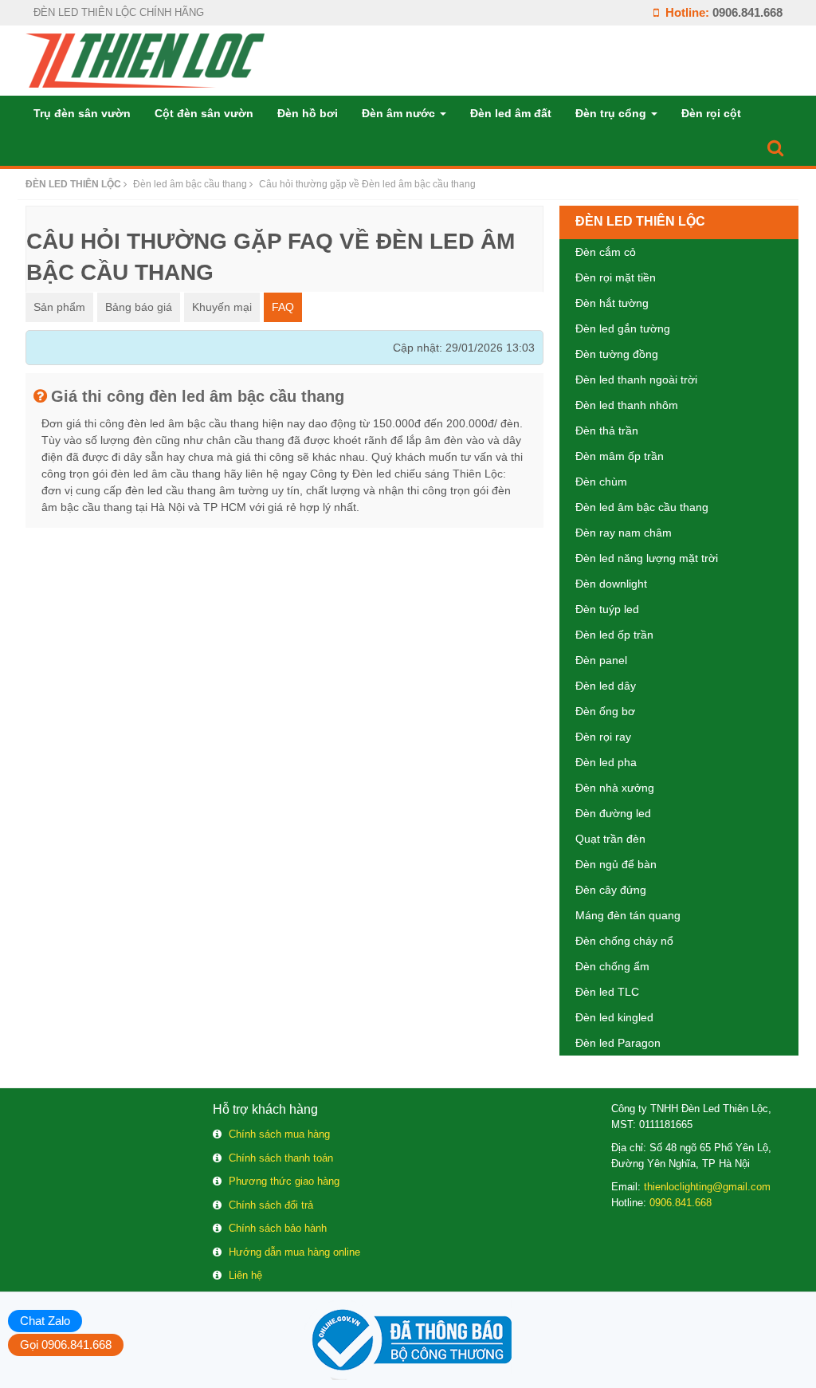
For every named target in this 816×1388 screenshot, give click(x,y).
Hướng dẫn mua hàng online (294, 1252)
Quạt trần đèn (610, 838)
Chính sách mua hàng (279, 1134)
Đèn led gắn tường (622, 328)
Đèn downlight (611, 583)
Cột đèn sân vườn (204, 113)
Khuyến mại (222, 307)
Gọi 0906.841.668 (66, 1344)
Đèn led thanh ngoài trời (636, 379)
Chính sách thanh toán (281, 1158)
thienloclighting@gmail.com (707, 1187)
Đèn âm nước (400, 113)
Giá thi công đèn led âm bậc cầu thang (197, 396)
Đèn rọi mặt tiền (615, 277)
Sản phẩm (59, 307)
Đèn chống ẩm (612, 966)
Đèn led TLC (607, 991)
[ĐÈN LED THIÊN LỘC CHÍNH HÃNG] (145, 59)
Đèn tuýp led (607, 609)
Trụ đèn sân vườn (82, 113)
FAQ (283, 307)
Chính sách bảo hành (278, 1228)
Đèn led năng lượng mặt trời (646, 558)
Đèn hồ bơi (307, 113)
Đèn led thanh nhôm (626, 405)
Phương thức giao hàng (284, 1181)
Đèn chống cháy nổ (624, 940)
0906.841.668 (747, 12)
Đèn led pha (606, 762)
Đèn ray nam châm (623, 532)
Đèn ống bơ (605, 711)
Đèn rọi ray (603, 736)
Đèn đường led (613, 813)
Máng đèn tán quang (628, 915)
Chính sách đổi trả (271, 1205)
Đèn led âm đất (510, 113)
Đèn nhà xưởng (614, 787)
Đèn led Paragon (618, 1042)
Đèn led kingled (614, 1017)
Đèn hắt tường (612, 303)
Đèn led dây (605, 685)
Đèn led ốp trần (614, 634)
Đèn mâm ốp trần (619, 456)
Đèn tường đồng (616, 354)
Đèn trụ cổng (612, 113)
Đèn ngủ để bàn (616, 864)
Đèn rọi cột (711, 113)
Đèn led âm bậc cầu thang (641, 507)
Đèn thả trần (606, 430)
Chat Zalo (45, 1320)
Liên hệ (245, 1275)
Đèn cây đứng (610, 889)
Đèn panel (601, 660)
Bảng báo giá (138, 307)
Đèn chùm (601, 481)
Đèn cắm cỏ (605, 252)
